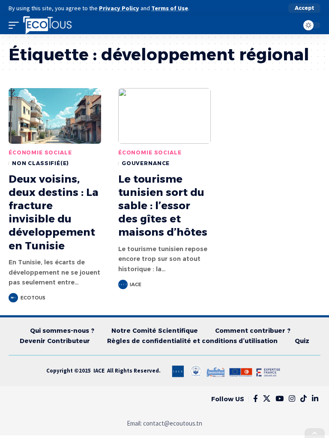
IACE (135, 284)
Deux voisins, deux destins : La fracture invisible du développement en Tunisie (54, 212)
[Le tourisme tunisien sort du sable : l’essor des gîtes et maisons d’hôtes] (164, 116)
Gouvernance (146, 163)
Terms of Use (169, 8)
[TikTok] (303, 399)
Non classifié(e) (40, 163)
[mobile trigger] (16, 25)
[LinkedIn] (315, 399)
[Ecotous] (47, 25)
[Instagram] (292, 399)
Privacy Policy (119, 8)
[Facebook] (255, 399)
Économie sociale (40, 152)
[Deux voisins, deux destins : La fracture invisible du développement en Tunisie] (55, 116)
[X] (266, 399)
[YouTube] (279, 399)
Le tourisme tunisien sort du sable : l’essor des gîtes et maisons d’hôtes (162, 206)
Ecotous (33, 298)
